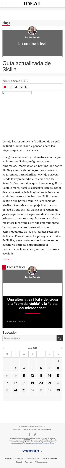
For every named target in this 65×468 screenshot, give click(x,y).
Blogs (6, 23)
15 (58, 375)
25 (24, 390)
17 (15, 383)
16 (6, 383)
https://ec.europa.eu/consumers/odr (42, 443)
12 (32, 375)
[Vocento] (32, 451)
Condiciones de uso (32, 459)
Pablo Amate (32, 37)
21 (49, 383)
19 (32, 383)
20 (41, 383)
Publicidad (18, 462)
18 (24, 383)
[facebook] (30, 434)
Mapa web (28, 462)
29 (58, 390)
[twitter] (35, 434)
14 (49, 375)
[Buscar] (60, 338)
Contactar (8, 459)
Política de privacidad (49, 459)
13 (41, 375)
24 (15, 390)
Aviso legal (19, 459)
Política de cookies (41, 462)
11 (24, 375)
